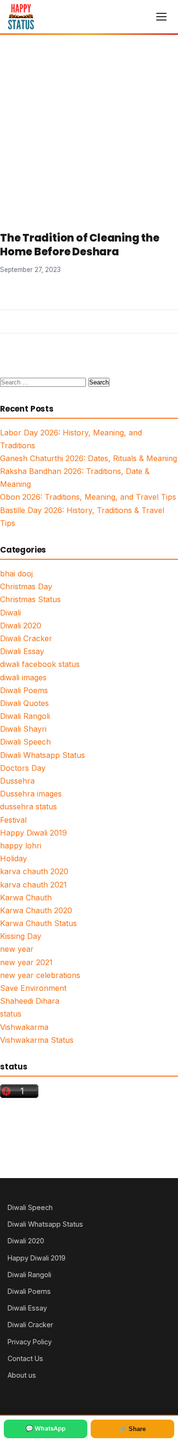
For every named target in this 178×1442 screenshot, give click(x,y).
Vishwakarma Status (37, 1040)
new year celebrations (40, 975)
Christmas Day (26, 586)
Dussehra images (31, 793)
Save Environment (33, 988)
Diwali (10, 612)
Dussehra (17, 781)
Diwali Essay (22, 651)
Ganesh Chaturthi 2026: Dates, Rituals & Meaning (88, 458)
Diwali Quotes (24, 703)
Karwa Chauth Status (38, 923)
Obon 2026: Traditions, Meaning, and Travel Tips (88, 497)
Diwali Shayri (23, 729)
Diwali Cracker (26, 638)
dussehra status (28, 806)
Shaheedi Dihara (29, 1001)
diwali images (23, 677)
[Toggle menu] (161, 16)
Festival (13, 820)
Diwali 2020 (20, 625)
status (10, 1013)
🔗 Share (132, 1428)
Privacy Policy (30, 1342)
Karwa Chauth (26, 897)
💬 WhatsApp (46, 1428)
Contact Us (25, 1358)
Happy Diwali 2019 (33, 832)
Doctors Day (23, 768)
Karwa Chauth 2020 (36, 910)
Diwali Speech (25, 741)
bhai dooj (16, 573)
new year (17, 949)
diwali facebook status (40, 664)
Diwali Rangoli (25, 716)
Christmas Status (30, 599)
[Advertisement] (89, 129)
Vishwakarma (24, 1027)
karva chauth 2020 (34, 871)
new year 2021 (26, 962)
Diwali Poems (24, 690)
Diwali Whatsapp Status (42, 755)
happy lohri (20, 845)
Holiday (13, 858)
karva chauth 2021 (33, 884)
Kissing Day (20, 936)
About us (22, 1375)
